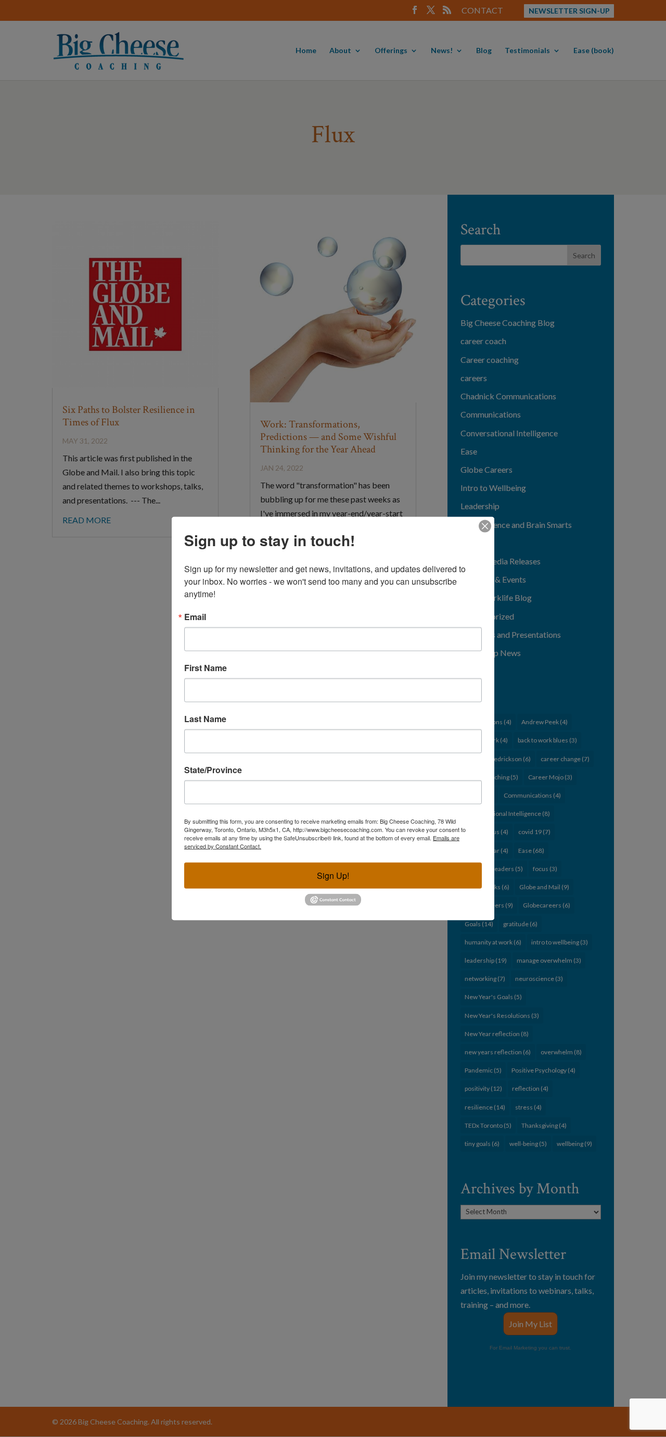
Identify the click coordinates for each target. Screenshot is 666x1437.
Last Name (205, 719)
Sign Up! (333, 875)
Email (195, 617)
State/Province (213, 770)
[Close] (485, 526)
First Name (205, 668)
